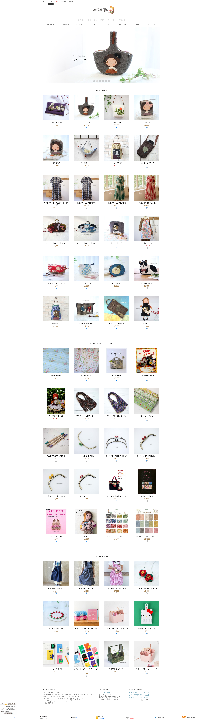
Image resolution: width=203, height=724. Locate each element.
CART (56, 1)
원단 (93, 24)
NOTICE (80, 20)
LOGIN (45, 1)
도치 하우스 (151, 24)
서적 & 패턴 (122, 24)
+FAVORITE (111, 20)
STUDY (102, 20)
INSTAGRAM (121, 20)
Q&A (95, 20)
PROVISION (56, 703)
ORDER (63, 1)
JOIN (50, 1)
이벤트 (137, 24)
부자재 (108, 24)
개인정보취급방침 (48, 703)
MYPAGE (70, 1)
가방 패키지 (51, 24)
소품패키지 (65, 24)
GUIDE (88, 20)
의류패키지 (79, 24)
